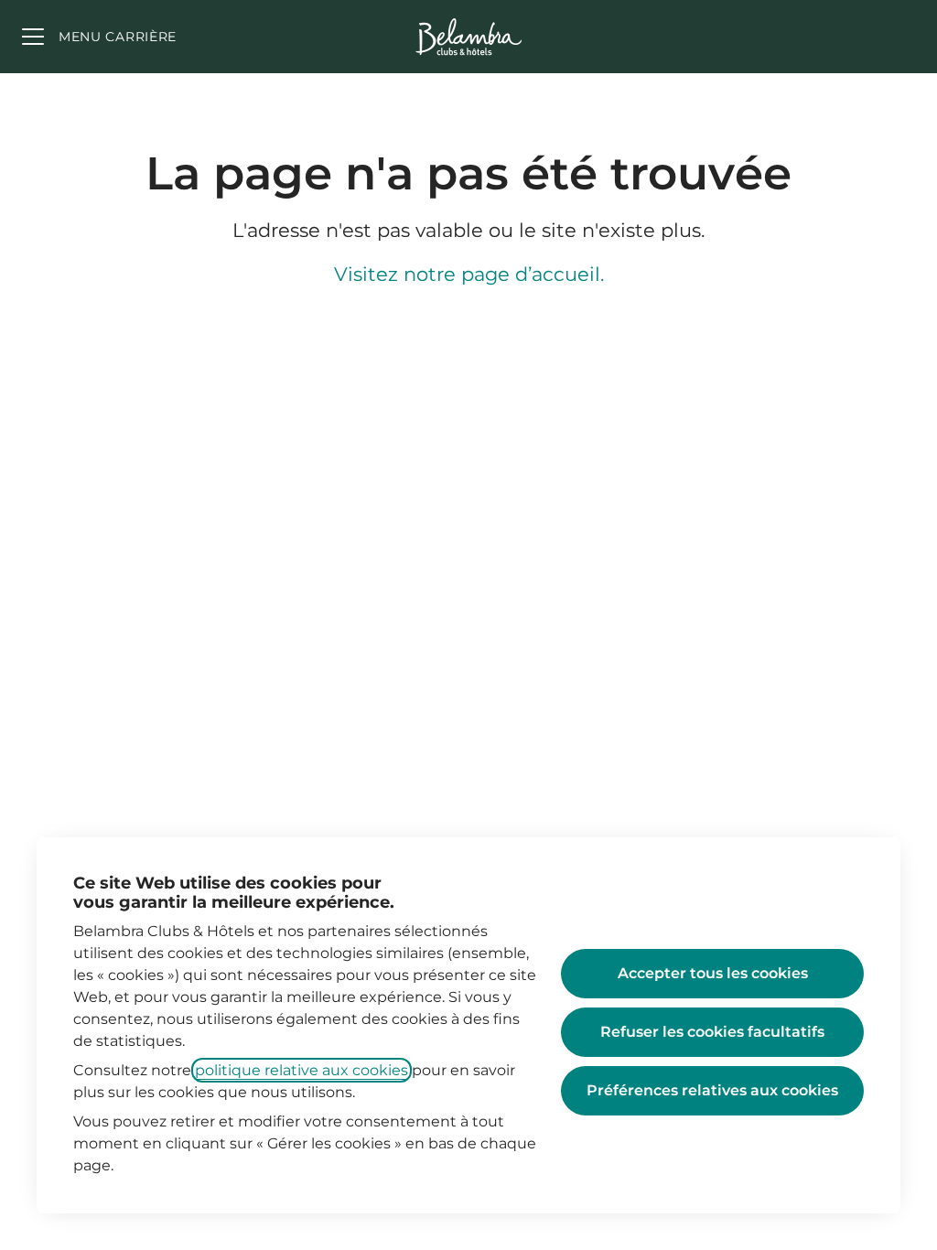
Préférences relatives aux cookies (712, 1090)
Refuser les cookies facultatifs (712, 1031)
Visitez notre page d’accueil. (469, 274)
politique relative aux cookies (301, 1070)
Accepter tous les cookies (713, 973)
